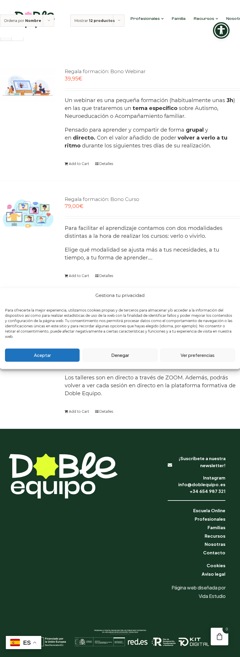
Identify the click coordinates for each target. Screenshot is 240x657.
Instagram (214, 477)
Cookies (216, 565)
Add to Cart (79, 163)
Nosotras (215, 544)
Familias (216, 527)
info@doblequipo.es (201, 484)
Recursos (204, 18)
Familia (179, 18)
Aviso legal (213, 574)
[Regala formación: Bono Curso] (27, 214)
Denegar (120, 355)
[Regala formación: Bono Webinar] (27, 85)
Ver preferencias (198, 355)
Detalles (106, 163)
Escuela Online (209, 510)
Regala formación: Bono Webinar (105, 71)
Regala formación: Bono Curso (102, 199)
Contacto (214, 552)
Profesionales (145, 18)
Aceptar (42, 355)
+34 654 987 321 (207, 491)
